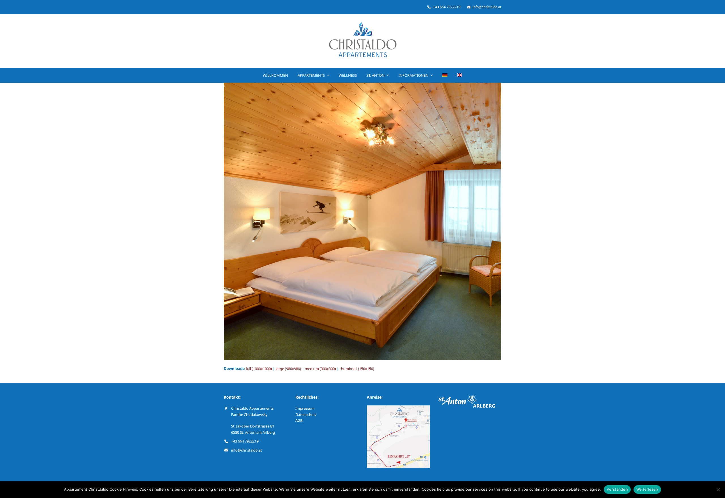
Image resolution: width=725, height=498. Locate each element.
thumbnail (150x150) (357, 368)
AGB (298, 420)
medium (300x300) (320, 368)
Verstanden (617, 489)
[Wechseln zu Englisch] (460, 75)
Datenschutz (306, 414)
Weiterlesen (647, 489)
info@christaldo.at (246, 450)
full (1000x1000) (259, 368)
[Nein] (718, 489)
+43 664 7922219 (245, 441)
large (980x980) (288, 368)
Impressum (305, 408)
